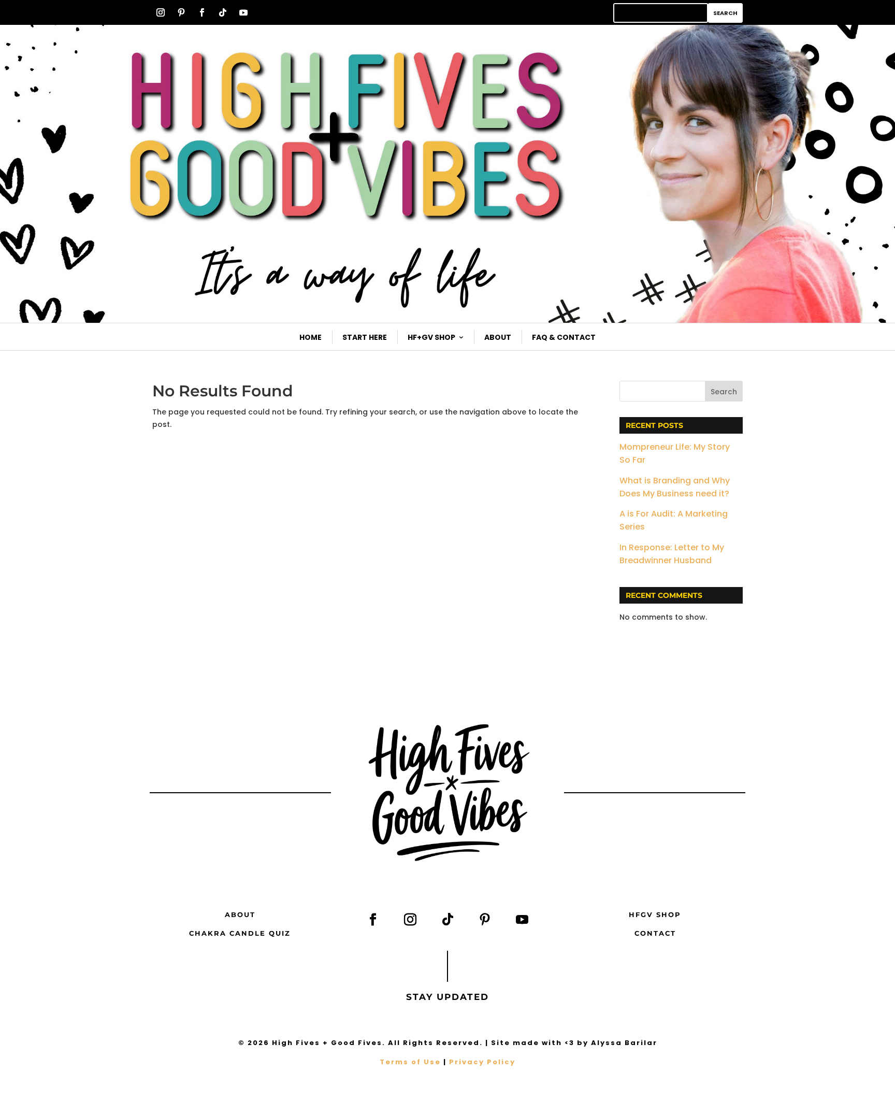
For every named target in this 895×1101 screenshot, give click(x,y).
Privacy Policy (482, 1062)
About (497, 337)
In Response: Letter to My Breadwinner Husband (671, 553)
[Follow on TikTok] (222, 12)
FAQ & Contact (564, 337)
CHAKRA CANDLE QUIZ (240, 933)
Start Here (364, 337)
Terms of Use (410, 1062)
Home (310, 337)
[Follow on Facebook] (202, 12)
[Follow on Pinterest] (181, 12)
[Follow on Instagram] (160, 12)
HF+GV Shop (431, 337)
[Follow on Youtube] (243, 12)
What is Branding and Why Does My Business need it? (674, 487)
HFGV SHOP (655, 914)
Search (724, 392)
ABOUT (240, 914)
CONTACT (655, 933)
